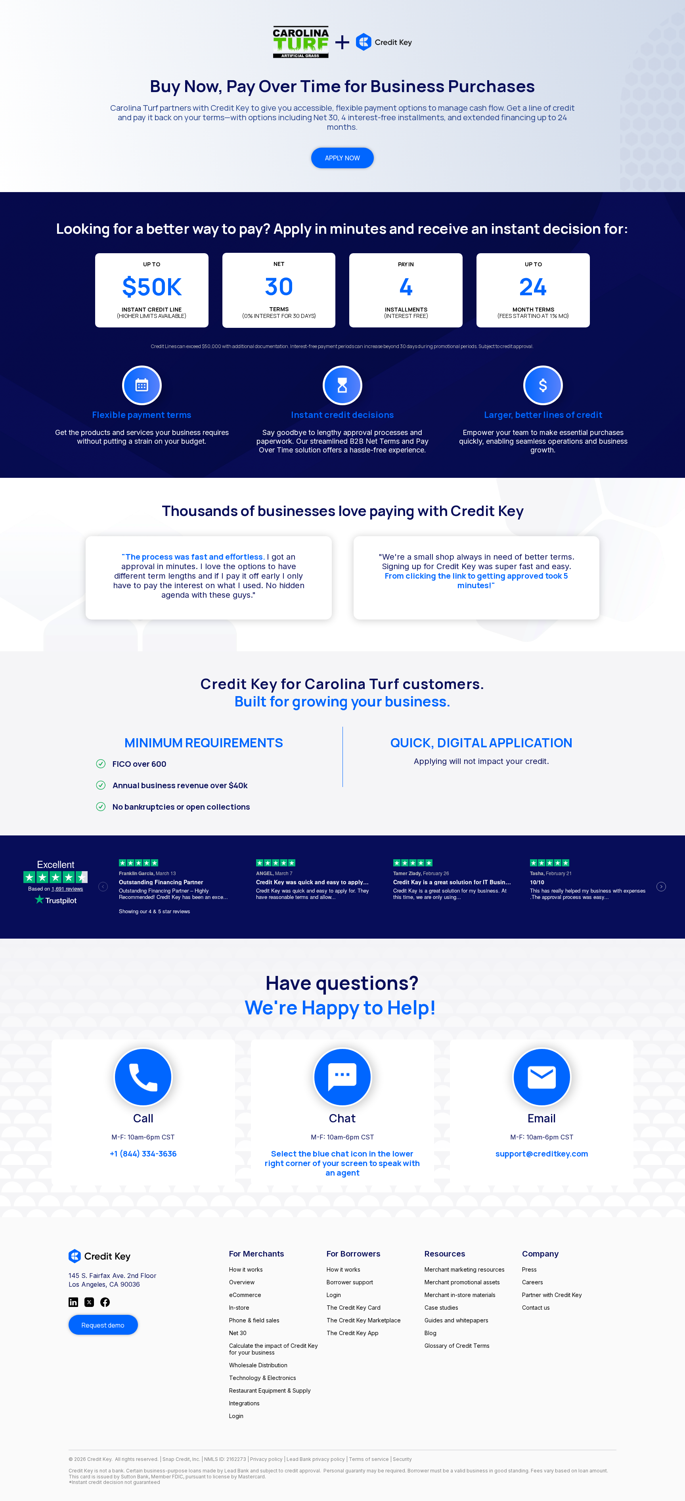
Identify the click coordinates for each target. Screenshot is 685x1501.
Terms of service (369, 1459)
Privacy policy (266, 1459)
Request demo (103, 1325)
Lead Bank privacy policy (316, 1459)
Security (402, 1459)
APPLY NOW (342, 158)
